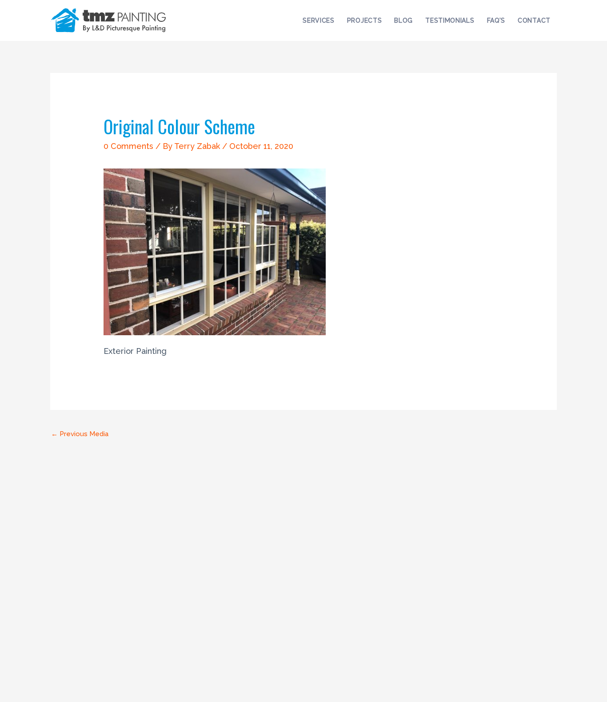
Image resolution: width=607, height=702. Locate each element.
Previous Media (79, 434)
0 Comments (128, 146)
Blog (403, 20)
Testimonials (449, 20)
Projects (364, 20)
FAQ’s (496, 20)
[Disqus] (303, 554)
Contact (534, 20)
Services (319, 20)
